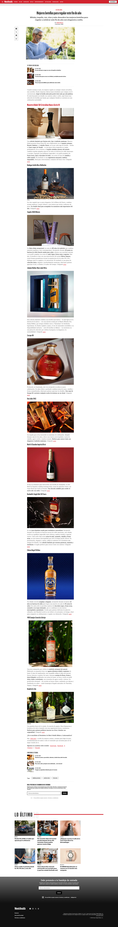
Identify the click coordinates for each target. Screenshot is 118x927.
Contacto (17, 912)
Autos (61, 1)
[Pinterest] (16, 35)
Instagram (53, 746)
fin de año (55, 777)
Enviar (64, 793)
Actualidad (48, 1)
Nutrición (26, 1)
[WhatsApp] (16, 38)
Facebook (60, 746)
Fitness (16, 1)
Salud (20, 1)
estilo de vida (47, 777)
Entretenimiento (39, 1)
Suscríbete (113, 1)
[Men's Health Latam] (8, 2)
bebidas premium (36, 777)
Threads (37, 748)
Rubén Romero (60, 22)
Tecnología (55, 1)
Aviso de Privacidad (19, 915)
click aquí (33, 738)
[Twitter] (16, 32)
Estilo (31, 1)
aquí (28, 161)
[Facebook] (16, 28)
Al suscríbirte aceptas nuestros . (49, 797)
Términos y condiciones (20, 917)
